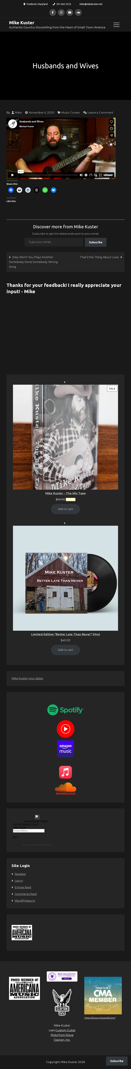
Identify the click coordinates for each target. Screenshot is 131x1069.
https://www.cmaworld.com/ (99, 1017)
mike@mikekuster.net (90, 4)
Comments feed (26, 894)
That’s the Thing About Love (99, 257)
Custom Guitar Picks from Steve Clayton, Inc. (63, 1035)
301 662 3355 (63, 4)
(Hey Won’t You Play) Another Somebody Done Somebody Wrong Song (33, 262)
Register (20, 874)
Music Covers (70, 112)
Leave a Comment (100, 112)
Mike (18, 112)
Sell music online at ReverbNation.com (37, 845)
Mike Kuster (21, 22)
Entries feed (23, 887)
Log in (19, 880)
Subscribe (95, 242)
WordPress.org (25, 900)
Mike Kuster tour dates (27, 678)
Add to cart (65, 509)
